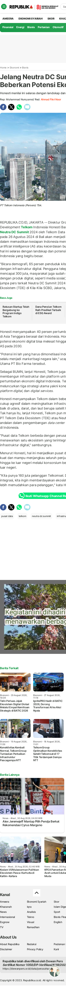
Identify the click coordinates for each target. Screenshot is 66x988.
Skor (56, 901)
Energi (20, 27)
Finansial (7, 27)
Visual (30, 922)
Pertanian (44, 27)
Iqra (29, 906)
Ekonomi (14, 67)
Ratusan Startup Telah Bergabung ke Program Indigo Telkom (16, 311)
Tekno (30, 916)
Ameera (4, 901)
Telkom (26, 227)
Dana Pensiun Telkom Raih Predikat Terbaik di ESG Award (48, 310)
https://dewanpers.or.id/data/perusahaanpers (30, 968)
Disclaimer (6, 949)
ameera (8, 18)
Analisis (31, 911)
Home (3, 67)
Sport (57, 911)
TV (1, 927)
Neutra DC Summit (15, 232)
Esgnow (5, 922)
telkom (22, 516)
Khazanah (6, 906)
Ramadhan (33, 927)
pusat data (7, 516)
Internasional (7, 916)
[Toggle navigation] (4, 6)
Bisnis (31, 27)
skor (50, 18)
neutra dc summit (41, 516)
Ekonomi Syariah (31, 18)
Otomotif (58, 27)
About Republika (9, 944)
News (3, 911)
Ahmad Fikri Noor (51, 99)
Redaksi (31, 944)
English (58, 922)
